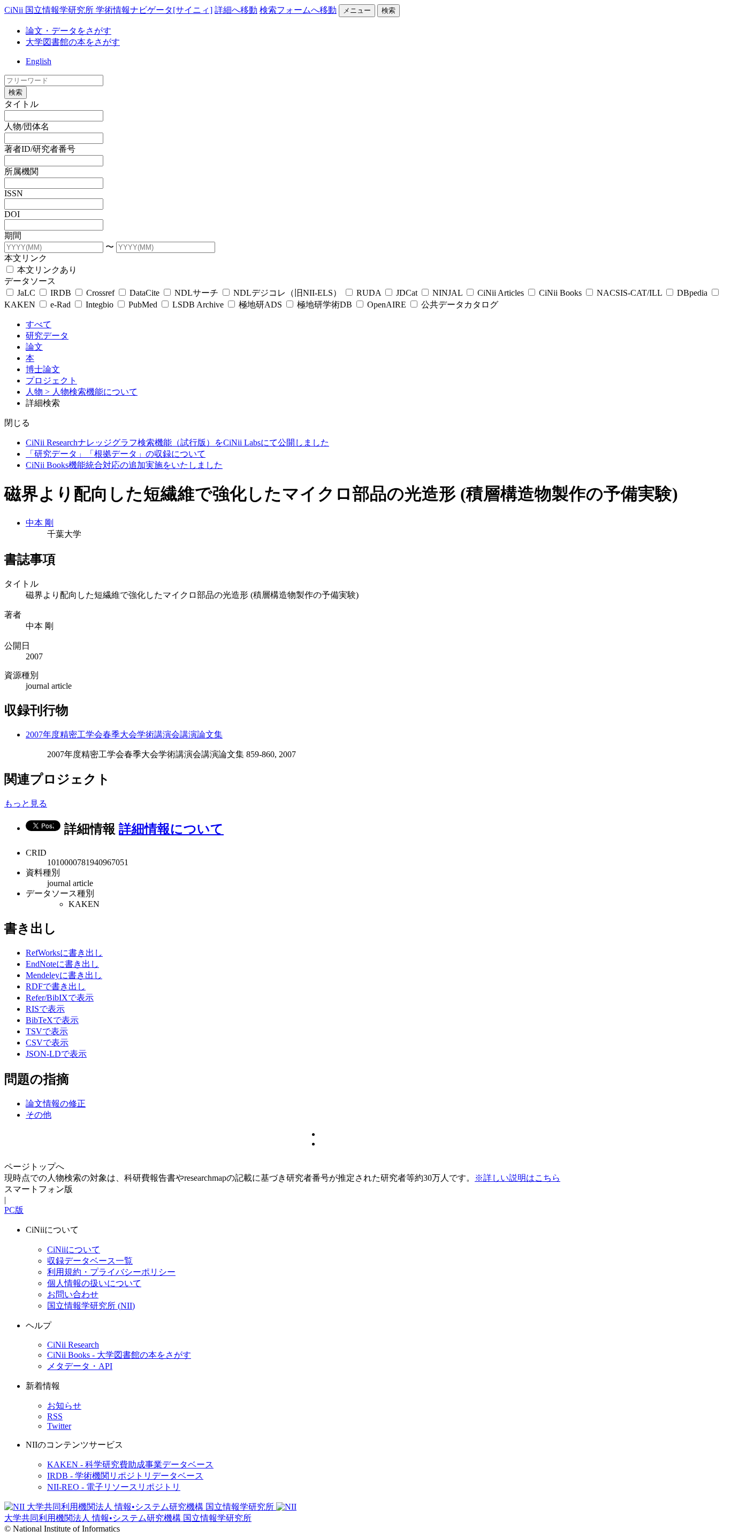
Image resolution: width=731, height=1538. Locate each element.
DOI (12, 214)
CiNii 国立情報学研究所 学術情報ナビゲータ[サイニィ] (108, 9)
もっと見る (25, 803)
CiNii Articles (500, 292)
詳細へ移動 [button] (236, 9)
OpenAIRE (386, 304)
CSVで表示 (47, 1042)
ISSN (13, 193)
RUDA (368, 292)
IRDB (60, 292)
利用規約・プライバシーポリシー (111, 1271)
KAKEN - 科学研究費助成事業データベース (130, 1464)
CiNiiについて (73, 1249)
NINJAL (447, 292)
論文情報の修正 (56, 1103)
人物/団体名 (26, 126)
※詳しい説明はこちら (517, 1177)
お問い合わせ (72, 1294)
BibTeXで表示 (52, 1020)
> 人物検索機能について (91, 391)
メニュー (357, 10)
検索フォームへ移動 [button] (298, 9)
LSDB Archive (198, 304)
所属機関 (21, 171)
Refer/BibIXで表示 (60, 997)
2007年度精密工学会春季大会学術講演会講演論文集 (124, 734)
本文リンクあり (46, 269)
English (38, 61)
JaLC (26, 292)
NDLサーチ (196, 292)
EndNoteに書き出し (62, 963)
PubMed (142, 304)
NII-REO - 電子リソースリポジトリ (113, 1486)
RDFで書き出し (56, 986)
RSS (55, 1416)
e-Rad (60, 304)
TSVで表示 (47, 1031)
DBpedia (692, 292)
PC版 (14, 1209)
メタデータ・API (79, 1366)
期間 (12, 235)
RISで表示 (45, 1008)
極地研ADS (260, 304)
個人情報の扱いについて (94, 1283)
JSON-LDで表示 (56, 1053)
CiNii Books (560, 292)
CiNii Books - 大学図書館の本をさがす (119, 1354)
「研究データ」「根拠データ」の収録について (115, 453)
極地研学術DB (324, 304)
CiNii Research (73, 1344)
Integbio (99, 304)
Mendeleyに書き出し (64, 975)
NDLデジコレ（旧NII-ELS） (287, 292)
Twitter (59, 1426)
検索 (388, 10)
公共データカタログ (458, 304)
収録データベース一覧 (90, 1260)
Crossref (100, 292)
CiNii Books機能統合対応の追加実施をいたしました (124, 465)
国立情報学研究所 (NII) (91, 1305)
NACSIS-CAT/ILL (629, 292)
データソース (30, 281)
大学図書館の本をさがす (73, 42)
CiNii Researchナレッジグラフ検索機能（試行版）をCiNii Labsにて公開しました (177, 442)
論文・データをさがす (68, 30)
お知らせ (64, 1405)
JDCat (407, 292)
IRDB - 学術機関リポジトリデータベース (125, 1475)
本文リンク (25, 258)
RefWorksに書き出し (64, 952)
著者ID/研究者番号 (39, 148)
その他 (38, 1114)
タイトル (21, 104)
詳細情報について (171, 829)
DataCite (144, 292)
